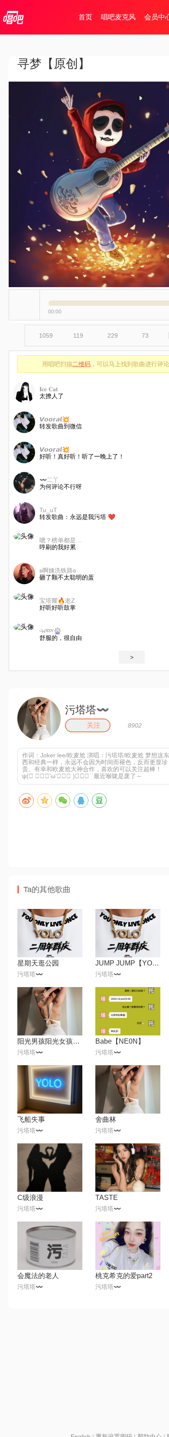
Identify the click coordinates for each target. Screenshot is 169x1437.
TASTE (106, 1197)
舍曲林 (105, 1119)
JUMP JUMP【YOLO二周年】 (127, 963)
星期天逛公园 (38, 963)
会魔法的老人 (38, 1275)
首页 (85, 17)
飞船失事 (31, 1119)
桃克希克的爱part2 (124, 1275)
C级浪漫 (30, 1197)
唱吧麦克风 (118, 17)
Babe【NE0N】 (120, 1041)
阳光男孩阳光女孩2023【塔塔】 (49, 1041)
